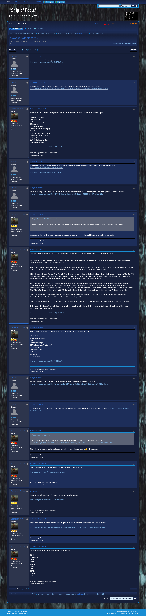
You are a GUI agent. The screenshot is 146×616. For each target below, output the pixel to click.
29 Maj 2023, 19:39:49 (36, 378)
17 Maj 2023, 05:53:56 (36, 214)
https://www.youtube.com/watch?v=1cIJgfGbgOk (46, 167)
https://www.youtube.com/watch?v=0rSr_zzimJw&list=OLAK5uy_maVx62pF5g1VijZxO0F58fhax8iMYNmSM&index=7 (69, 384)
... (34, 50)
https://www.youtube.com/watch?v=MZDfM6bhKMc (47, 500)
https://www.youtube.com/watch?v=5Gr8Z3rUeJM (46, 361)
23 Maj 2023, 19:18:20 (36, 327)
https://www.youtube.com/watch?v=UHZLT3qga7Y (46, 172)
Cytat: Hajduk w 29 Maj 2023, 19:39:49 (45, 435)
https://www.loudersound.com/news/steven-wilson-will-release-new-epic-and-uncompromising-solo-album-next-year (67, 527)
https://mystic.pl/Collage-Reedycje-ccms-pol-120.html (48, 472)
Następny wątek (130, 43)
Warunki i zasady (127, 611)
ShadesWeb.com (23, 613)
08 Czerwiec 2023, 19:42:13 (38, 491)
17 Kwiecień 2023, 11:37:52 (38, 56)
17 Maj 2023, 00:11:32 (36, 161)
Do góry (12, 589)
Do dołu (12, 50)
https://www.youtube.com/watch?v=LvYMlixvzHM (46, 147)
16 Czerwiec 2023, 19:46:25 (38, 546)
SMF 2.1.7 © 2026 (12, 611)
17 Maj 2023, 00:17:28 (36, 188)
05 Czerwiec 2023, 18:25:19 (38, 463)
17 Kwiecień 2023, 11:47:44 (38, 82)
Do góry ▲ (136, 611)
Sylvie (86, 33)
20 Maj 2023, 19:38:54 (36, 249)
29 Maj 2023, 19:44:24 (36, 430)
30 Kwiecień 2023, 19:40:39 (38, 109)
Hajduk (14, 56)
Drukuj (133, 50)
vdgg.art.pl (106, 24)
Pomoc (119, 611)
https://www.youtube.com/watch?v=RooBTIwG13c (46, 62)
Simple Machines (22, 611)
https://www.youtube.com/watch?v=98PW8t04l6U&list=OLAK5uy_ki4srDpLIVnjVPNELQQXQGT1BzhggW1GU (66, 194)
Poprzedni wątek (118, 43)
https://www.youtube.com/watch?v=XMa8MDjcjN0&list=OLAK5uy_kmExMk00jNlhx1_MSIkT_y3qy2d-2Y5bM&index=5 (69, 88)
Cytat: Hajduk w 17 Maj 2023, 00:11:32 (45, 219)
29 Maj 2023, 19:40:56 (36, 404)
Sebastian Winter (18, 109)
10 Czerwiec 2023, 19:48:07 (38, 519)
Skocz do (106, 598)
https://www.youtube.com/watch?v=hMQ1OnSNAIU (47, 313)
